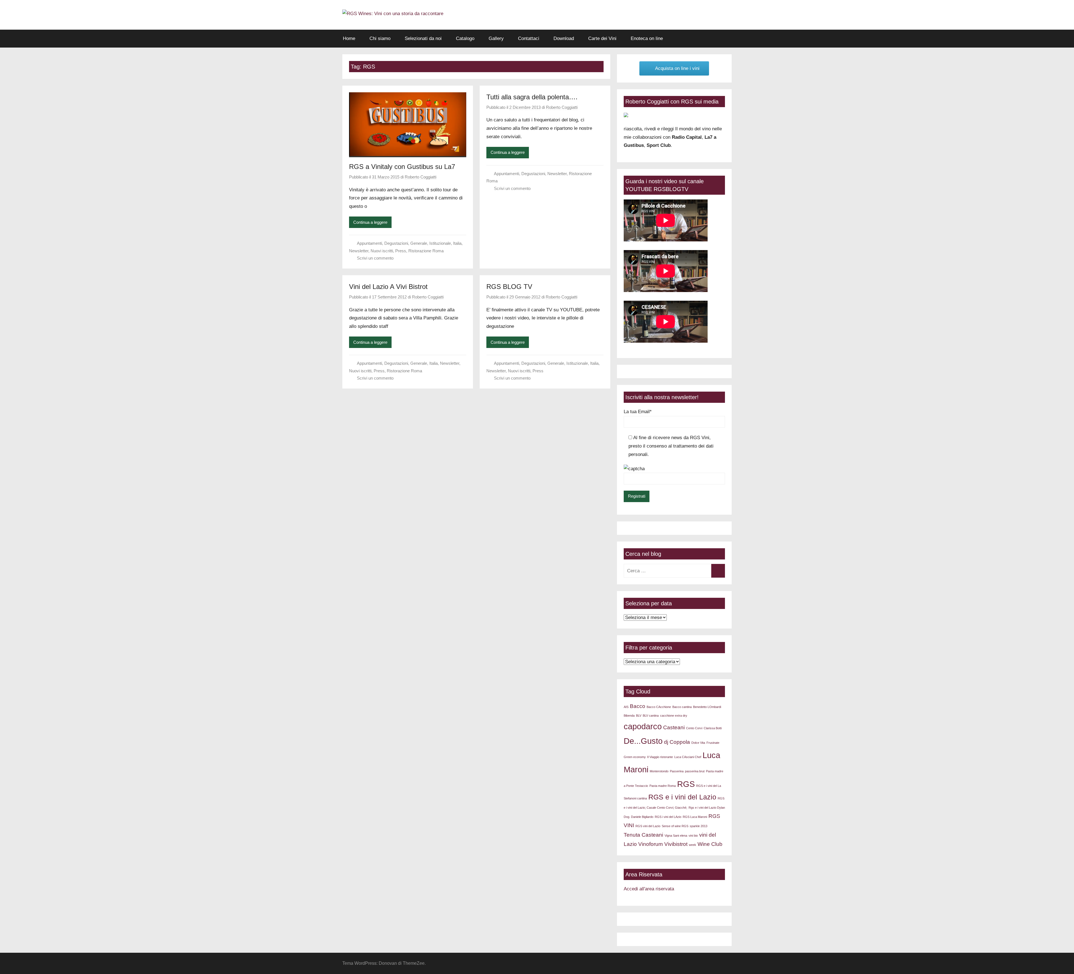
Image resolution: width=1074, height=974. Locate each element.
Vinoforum (650, 844)
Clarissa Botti (713, 728)
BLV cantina (651, 715)
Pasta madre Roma (662, 785)
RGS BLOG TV (509, 286)
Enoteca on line (647, 38)
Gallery (496, 38)
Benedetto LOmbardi (707, 707)
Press (400, 250)
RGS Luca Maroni (695, 816)
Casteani (674, 727)
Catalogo (465, 38)
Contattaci (528, 38)
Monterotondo (659, 771)
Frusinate (712, 742)
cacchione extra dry (673, 715)
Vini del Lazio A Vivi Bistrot (388, 286)
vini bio (693, 835)
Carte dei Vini (602, 38)
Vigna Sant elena (676, 835)
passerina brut (695, 771)
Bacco (637, 706)
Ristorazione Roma (426, 250)
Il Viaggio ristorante (660, 757)
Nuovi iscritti (382, 250)
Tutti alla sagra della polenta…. (532, 97)
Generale (418, 243)
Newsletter (358, 250)
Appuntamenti (369, 243)
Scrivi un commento (375, 258)
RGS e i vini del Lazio (682, 797)
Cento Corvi (694, 728)
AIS (626, 707)
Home (349, 38)
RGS (686, 784)
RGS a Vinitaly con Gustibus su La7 (402, 166)
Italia (457, 243)
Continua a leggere (370, 222)
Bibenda (629, 715)
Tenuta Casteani (643, 835)
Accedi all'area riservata (649, 888)
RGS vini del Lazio (647, 826)
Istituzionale (440, 243)
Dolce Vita (698, 742)
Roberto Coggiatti (420, 177)
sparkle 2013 (698, 826)
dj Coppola (677, 742)
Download (564, 38)
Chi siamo (379, 38)
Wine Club (710, 844)
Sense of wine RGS (675, 826)
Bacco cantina (682, 707)
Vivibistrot (675, 844)
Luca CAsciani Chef (687, 757)
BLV (638, 715)
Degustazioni (396, 243)
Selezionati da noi (423, 38)
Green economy (635, 757)
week (692, 844)
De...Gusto (643, 740)
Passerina (677, 771)
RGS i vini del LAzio (668, 816)
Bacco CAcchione (659, 707)
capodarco (643, 726)
